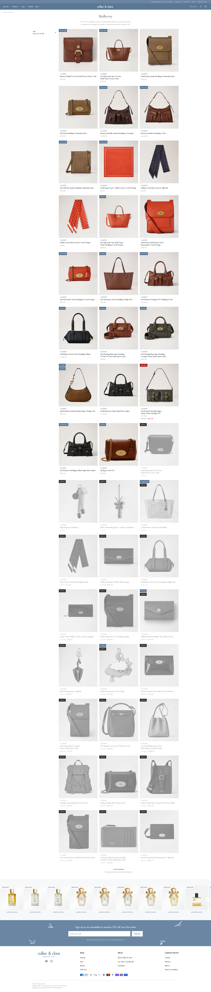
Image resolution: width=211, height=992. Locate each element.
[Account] (200, 6)
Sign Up (137, 934)
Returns (167, 965)
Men (22, 6)
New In (5, 6)
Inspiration (178, 2)
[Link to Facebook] (46, 961)
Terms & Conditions (171, 969)
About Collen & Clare (125, 957)
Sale (36, 6)
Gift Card (83, 969)
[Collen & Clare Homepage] (105, 6)
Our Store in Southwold (126, 962)
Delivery (167, 962)
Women (14, 6)
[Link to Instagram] (51, 961)
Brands (30, 6)
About (193, 2)
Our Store (186, 2)
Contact (167, 957)
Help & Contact (202, 2)
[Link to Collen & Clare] (48, 954)
